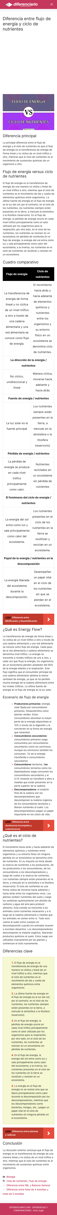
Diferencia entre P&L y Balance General (28, 1185)
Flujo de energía (38, 1181)
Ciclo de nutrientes (17, 1181)
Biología (11, 1176)
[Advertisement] (28, 60)
